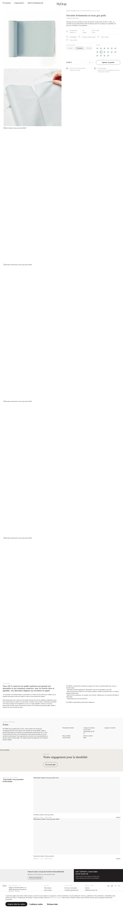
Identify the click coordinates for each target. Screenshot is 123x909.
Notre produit (48, 890)
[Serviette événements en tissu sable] (97, 55)
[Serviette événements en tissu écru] (112, 48)
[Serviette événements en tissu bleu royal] (104, 48)
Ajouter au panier (108, 62)
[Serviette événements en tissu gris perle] (101, 52)
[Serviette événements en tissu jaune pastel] (104, 52)
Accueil (68, 10)
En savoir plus (51, 764)
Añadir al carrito (77, 852)
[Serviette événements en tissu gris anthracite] (97, 52)
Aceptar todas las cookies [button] (16, 904)
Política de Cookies (55, 897)
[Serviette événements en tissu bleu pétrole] (101, 48)
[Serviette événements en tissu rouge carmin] (115, 52)
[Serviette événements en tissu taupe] (101, 55)
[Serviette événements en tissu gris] (115, 48)
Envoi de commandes (71, 888)
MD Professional (35, 3)
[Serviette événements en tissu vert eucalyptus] (108, 55)
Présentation (47, 888)
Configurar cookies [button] (36, 904)
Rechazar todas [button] (52, 904)
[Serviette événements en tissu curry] (108, 48)
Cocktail (70, 48)
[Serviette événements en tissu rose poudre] (112, 52)
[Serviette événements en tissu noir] (108, 52)
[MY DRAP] (61, 4)
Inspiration (19, 3)
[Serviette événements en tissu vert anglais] (104, 55)
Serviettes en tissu (75, 10)
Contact (87, 888)
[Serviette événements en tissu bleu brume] (97, 48)
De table (89, 48)
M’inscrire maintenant (35, 877)
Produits (7, 3)
